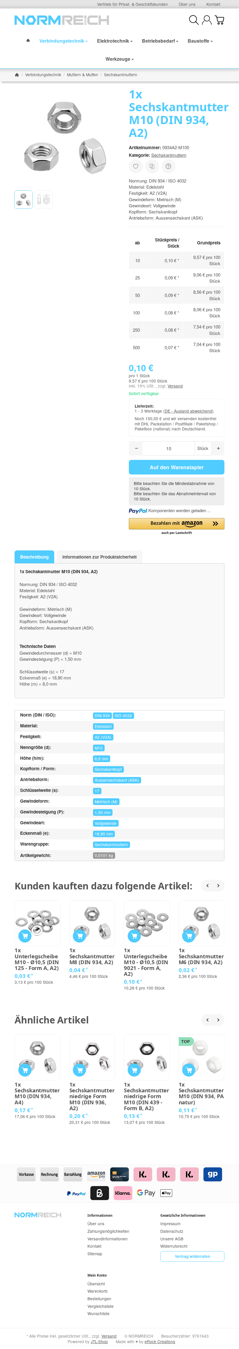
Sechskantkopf (108, 769)
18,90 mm (104, 834)
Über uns (187, 4)
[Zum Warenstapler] (219, 20)
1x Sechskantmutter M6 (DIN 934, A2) (201, 956)
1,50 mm (102, 812)
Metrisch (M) (106, 801)
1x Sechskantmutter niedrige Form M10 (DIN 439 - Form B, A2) (146, 1096)
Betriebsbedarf (158, 40)
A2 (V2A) (103, 737)
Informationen (99, 1215)
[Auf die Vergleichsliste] (152, 166)
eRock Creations (160, 1341)
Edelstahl (103, 726)
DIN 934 (102, 715)
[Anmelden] (207, 20)
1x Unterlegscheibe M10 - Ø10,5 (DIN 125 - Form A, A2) (37, 959)
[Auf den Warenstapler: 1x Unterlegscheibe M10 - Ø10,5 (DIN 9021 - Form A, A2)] (134, 936)
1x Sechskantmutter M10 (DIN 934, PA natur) (201, 1093)
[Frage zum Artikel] (168, 166)
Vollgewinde (106, 823)
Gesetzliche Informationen (182, 1215)
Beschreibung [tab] (34, 557)
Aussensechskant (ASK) (117, 780)
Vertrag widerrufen (192, 1256)
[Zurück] (207, 885)
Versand (175, 386)
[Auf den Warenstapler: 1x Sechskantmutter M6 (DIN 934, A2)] (188, 936)
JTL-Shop (99, 1341)
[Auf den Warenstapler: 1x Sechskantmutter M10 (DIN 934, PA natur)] (188, 1070)
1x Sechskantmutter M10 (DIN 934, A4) (37, 1093)
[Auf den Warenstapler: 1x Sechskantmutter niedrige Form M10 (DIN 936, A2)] (79, 1070)
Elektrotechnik (113, 40)
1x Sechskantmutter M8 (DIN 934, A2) (92, 956)
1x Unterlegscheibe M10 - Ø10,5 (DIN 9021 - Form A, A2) (146, 962)
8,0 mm (101, 759)
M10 (99, 748)
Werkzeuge (118, 58)
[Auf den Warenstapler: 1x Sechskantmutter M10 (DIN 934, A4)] (24, 1070)
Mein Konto (97, 1275)
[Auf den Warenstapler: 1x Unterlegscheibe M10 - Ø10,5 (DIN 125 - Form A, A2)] (24, 936)
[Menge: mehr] (217, 448)
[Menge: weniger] (136, 448)
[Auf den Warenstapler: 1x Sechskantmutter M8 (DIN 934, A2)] (79, 936)
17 (97, 791)
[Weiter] (218, 885)
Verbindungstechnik (61, 40)
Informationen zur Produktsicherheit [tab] (99, 557)
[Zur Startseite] (62, 20)
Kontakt (213, 4)
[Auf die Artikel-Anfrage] (136, 166)
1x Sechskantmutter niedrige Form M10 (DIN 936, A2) (92, 1096)
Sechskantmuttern (168, 155)
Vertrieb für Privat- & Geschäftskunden (132, 4)
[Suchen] (194, 20)
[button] (23, 199)
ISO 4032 (123, 715)
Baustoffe (198, 40)
